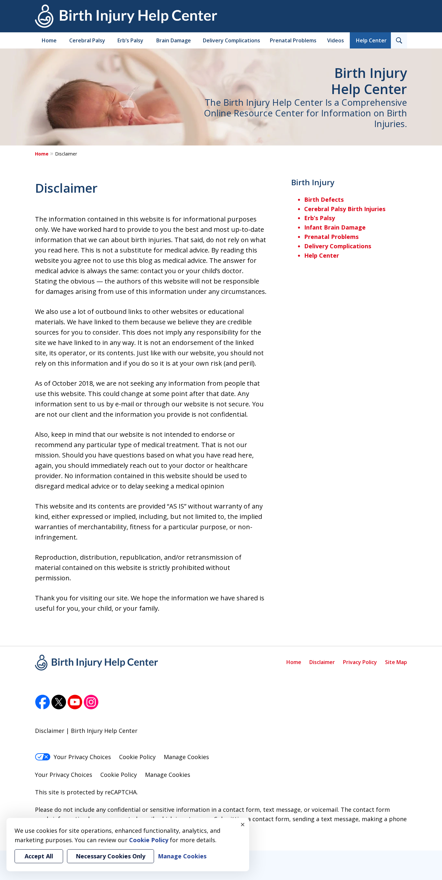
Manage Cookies (186, 757)
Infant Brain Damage (335, 227)
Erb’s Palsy (130, 40)
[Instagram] (91, 702)
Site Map (396, 662)
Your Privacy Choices (82, 757)
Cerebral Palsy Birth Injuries (344, 209)
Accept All (39, 856)
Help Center (371, 40)
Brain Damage (173, 40)
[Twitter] (58, 702)
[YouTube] (75, 702)
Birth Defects (324, 199)
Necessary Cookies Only (110, 856)
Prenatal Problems (293, 40)
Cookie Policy (137, 757)
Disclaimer (322, 662)
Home (49, 40)
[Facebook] (42, 702)
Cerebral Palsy (87, 40)
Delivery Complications (231, 40)
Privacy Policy (360, 662)
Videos (335, 40)
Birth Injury (312, 182)
